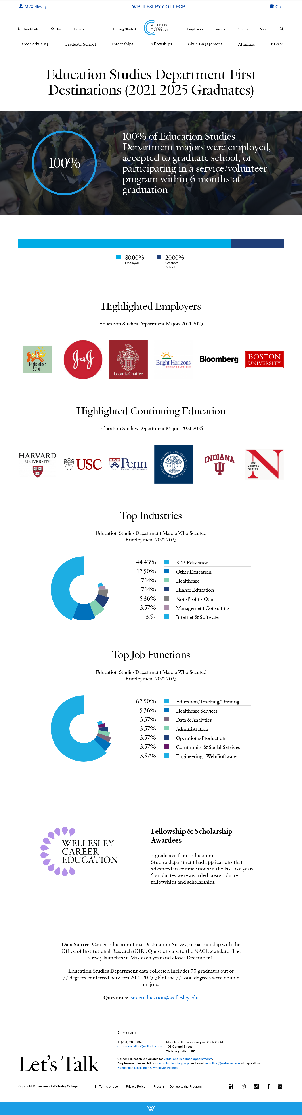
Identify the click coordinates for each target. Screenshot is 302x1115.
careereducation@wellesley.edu (163, 997)
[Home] (151, 27)
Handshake (31, 29)
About (264, 29)
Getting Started (124, 29)
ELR (99, 29)
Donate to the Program (186, 1086)
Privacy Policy (135, 1086)
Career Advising (33, 43)
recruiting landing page (173, 1063)
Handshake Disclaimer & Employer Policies (147, 1067)
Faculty (219, 29)
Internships (122, 43)
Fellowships (160, 43)
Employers (195, 29)
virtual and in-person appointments (188, 1059)
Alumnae (246, 44)
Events (79, 29)
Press (157, 1086)
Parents (242, 29)
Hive (59, 29)
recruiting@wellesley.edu (222, 1063)
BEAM (277, 43)
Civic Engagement (205, 43)
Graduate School (80, 44)
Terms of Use (108, 1086)
